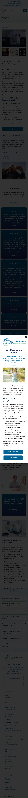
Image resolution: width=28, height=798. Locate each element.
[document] (14, 399)
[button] (25, 337)
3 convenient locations (11, 436)
